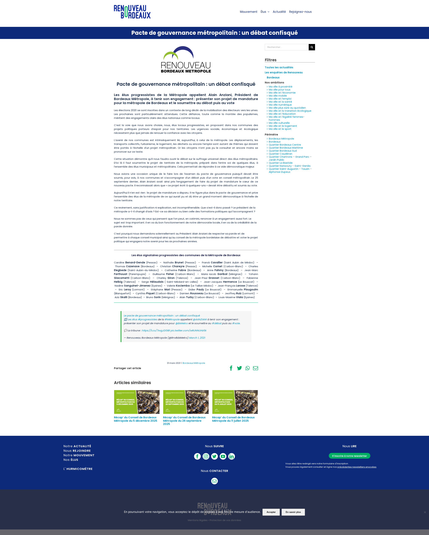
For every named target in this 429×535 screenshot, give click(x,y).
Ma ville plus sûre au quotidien (287, 107)
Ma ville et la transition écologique (290, 110)
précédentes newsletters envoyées (356, 467)
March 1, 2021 (197, 337)
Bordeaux (275, 141)
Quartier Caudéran (280, 153)
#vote (236, 323)
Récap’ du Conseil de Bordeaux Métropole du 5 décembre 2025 (135, 419)
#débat (217, 323)
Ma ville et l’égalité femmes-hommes (286, 118)
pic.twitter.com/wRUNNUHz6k (188, 330)
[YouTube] (223, 456)
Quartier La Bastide (281, 163)
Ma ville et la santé (280, 101)
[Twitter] (214, 456)
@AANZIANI (200, 319)
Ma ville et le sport (280, 129)
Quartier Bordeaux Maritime (286, 147)
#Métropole (172, 319)
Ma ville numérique (280, 104)
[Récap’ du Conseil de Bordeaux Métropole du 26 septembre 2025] (186, 402)
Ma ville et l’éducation (282, 113)
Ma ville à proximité (280, 86)
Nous (77, 451)
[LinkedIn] (231, 456)
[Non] (424, 512)
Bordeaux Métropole (194, 363)
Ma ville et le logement (283, 126)
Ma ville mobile (278, 95)
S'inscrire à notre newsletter (349, 456)
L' (78, 469)
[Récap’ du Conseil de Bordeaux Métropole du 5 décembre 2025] (137, 402)
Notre (77, 446)
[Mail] (214, 481)
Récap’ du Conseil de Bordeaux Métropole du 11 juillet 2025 (233, 419)
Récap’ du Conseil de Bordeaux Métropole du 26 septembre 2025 (184, 420)
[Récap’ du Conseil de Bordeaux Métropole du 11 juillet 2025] (235, 402)
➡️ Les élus (131, 319)
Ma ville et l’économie (282, 92)
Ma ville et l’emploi (280, 98)
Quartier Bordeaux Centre (285, 144)
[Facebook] (197, 456)
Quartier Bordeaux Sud (283, 150)
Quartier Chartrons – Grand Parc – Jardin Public (290, 158)
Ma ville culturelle (279, 123)
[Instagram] (206, 456)
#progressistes (147, 319)
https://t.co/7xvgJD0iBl (156, 330)
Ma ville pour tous (279, 89)
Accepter (271, 512)
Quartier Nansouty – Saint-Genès (290, 166)
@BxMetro (181, 323)
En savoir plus (293, 512)
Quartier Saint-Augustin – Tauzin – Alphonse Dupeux (290, 170)
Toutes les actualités (279, 67)
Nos (71, 460)
